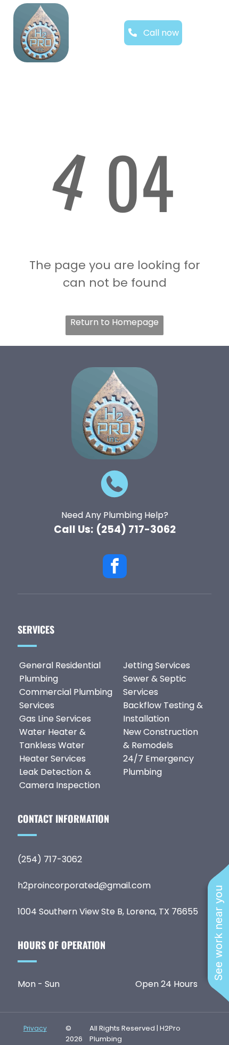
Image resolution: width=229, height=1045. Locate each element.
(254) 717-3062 (136, 529)
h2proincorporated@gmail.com (84, 885)
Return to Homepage (114, 322)
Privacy (35, 1028)
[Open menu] (209, 32)
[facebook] (115, 567)
